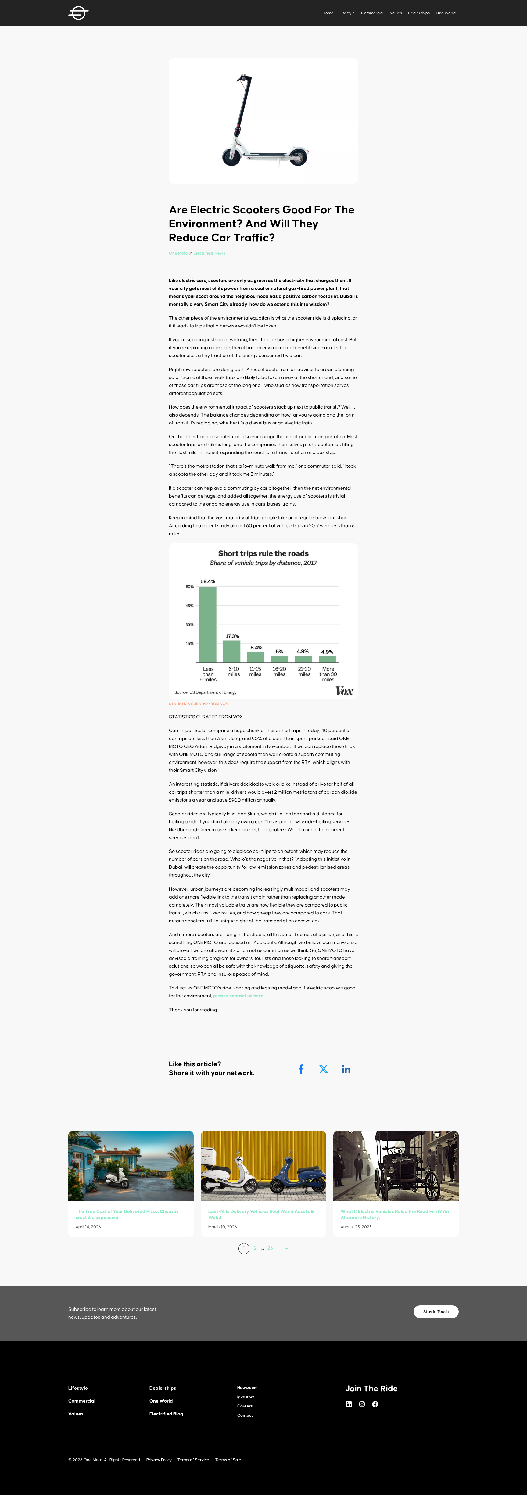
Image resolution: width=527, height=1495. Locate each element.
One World (446, 13)
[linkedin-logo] (346, 1069)
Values (396, 13)
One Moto (178, 253)
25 (270, 1248)
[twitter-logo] (324, 1069)
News (220, 253)
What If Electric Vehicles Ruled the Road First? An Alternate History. (395, 1214)
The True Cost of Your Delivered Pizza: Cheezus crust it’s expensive (127, 1214)
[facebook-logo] (301, 1069)
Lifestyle (347, 13)
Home (328, 13)
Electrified (203, 253)
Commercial (372, 13)
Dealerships (419, 13)
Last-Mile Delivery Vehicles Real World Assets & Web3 (261, 1214)
